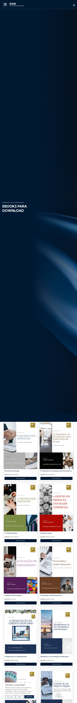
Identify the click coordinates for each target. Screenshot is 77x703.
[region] (19, 691)
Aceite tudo (29, 696)
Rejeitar (20, 696)
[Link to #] (74, 5)
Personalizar (10, 696)
